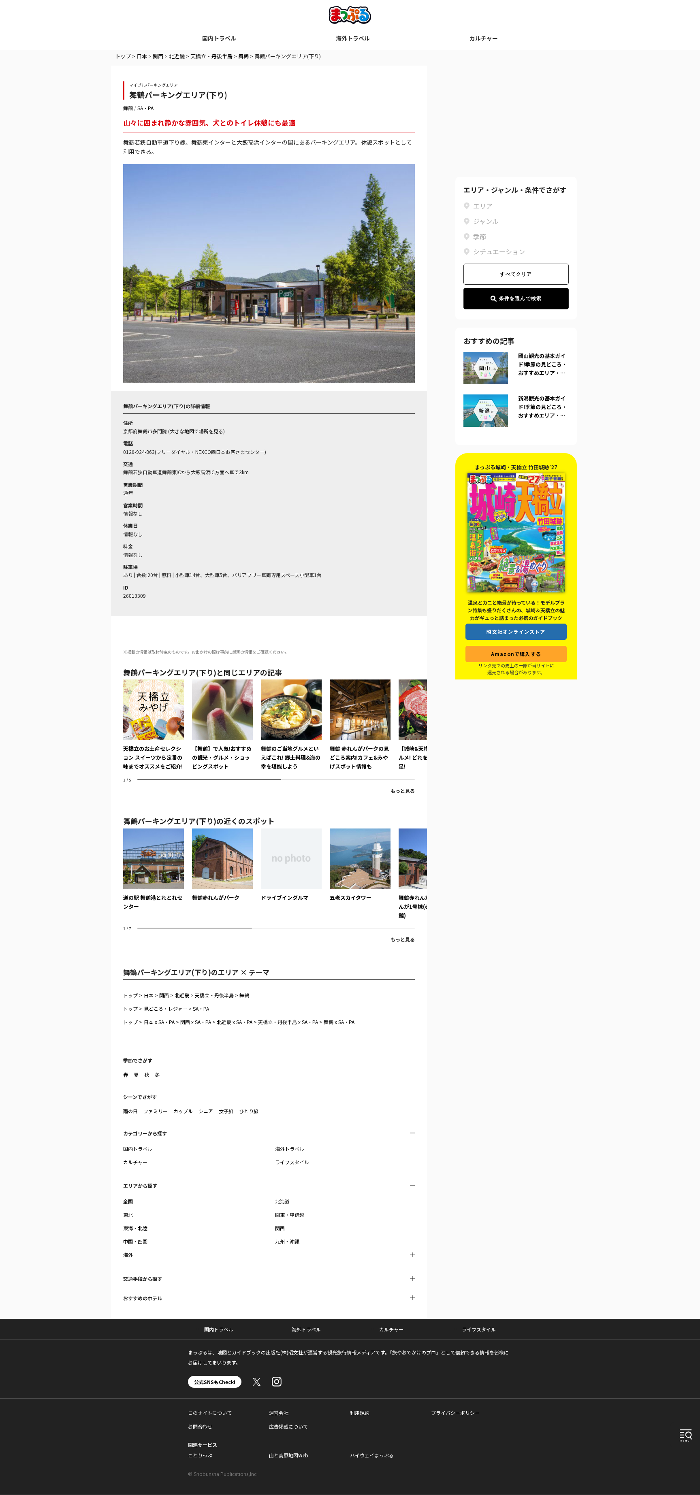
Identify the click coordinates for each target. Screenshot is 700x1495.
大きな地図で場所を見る (196, 431)
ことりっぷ (200, 1455)
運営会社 (278, 1412)
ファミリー (155, 1110)
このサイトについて (210, 1412)
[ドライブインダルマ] (291, 865)
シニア (205, 1110)
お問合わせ (200, 1426)
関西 (158, 56)
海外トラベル (353, 38)
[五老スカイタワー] (360, 865)
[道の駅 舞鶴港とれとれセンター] (153, 869)
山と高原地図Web (288, 1455)
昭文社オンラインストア (516, 631)
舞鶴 (243, 56)
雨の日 (130, 1110)
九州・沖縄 (287, 1241)
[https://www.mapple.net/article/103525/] (153, 725)
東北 (128, 1214)
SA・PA (145, 107)
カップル (183, 1110)
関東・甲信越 (289, 1214)
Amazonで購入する (516, 653)
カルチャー (484, 38)
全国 (128, 1201)
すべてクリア (516, 274)
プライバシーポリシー (455, 1412)
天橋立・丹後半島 (211, 56)
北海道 (282, 1201)
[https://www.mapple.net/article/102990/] (360, 725)
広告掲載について (288, 1426)
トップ (123, 56)
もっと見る (403, 790)
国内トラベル (219, 38)
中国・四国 (135, 1241)
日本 (142, 56)
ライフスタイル (292, 1162)
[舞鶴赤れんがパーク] (222, 865)
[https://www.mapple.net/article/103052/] (222, 725)
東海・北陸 (135, 1228)
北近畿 (177, 56)
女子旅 (226, 1110)
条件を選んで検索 (520, 298)
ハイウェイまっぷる (372, 1455)
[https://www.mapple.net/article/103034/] (291, 725)
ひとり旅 (248, 1110)
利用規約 (359, 1412)
